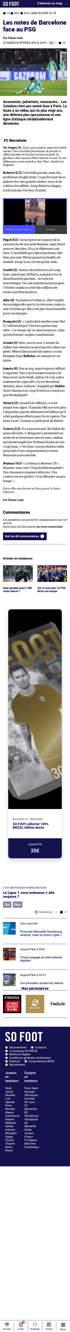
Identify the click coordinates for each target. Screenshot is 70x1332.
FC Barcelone (30, 1107)
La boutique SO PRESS (23, 1051)
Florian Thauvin (10, 1141)
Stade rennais (29, 1131)
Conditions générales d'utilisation (30, 1057)
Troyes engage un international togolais (29, 945)
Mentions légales (20, 1054)
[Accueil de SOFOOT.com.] (11, 3)
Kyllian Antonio (10, 1128)
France (28, 1136)
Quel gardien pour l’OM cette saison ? (15, 568)
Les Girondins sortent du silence (24, 971)
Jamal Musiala (10, 1093)
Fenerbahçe (31, 1147)
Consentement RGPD (41, 1061)
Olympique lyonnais (31, 1096)
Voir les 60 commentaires (22, 536)
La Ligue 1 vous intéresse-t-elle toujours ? (28, 894)
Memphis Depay (11, 1135)
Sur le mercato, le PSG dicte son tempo (51, 568)
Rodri (8, 1088)
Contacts (40, 1047)
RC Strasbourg (31, 1114)
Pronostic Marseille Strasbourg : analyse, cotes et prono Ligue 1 (35, 922)
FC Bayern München (30, 1141)
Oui (7, 905)
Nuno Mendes (10, 1107)
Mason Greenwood (12, 1114)
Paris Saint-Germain (31, 1090)
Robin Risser (9, 1148)
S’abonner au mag (49, 3)
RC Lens (29, 1102)
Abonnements (18, 1047)
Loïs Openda (10, 1100)
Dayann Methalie (10, 1121)
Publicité (14, 1061)
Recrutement (17, 1064)
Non (17, 905)
